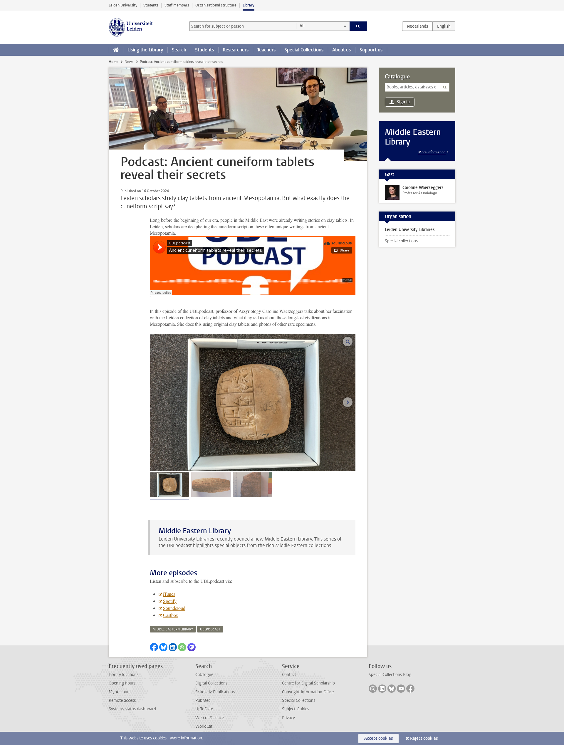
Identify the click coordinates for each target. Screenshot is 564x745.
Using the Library (145, 50)
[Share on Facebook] (154, 647)
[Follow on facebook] (410, 688)
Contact (289, 674)
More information (432, 152)
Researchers (236, 50)
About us (341, 50)
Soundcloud (174, 608)
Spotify (170, 601)
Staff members (176, 5)
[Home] (116, 50)
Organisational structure (215, 5)
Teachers (266, 50)
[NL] (417, 26)
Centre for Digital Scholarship (308, 683)
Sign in (403, 102)
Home (113, 61)
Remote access (122, 700)
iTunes (169, 594)
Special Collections (303, 50)
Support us (371, 50)
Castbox (170, 615)
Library (248, 5)
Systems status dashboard (132, 709)
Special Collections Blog (390, 674)
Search (179, 50)
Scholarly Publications (215, 692)
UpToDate (204, 709)
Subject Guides (295, 709)
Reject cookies (424, 738)
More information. (186, 738)
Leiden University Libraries (409, 229)
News (129, 61)
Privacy (288, 718)
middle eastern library (173, 629)
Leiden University (123, 5)
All (302, 26)
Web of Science (209, 718)
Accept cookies (378, 738)
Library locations (123, 674)
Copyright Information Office (308, 692)
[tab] (169, 484)
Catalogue (397, 76)
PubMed (203, 700)
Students (150, 5)
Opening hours (122, 683)
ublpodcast (210, 629)
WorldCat (203, 726)
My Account (120, 692)
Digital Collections (211, 683)
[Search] (358, 26)
